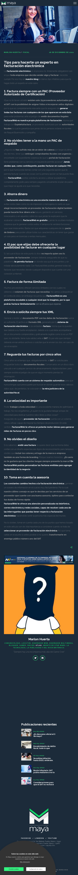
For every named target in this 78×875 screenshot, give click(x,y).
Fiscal (26, 52)
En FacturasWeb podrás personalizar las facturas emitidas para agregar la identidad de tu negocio (38, 465)
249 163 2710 (50, 845)
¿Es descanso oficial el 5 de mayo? (44, 735)
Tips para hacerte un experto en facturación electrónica (31, 64)
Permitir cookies (14, 869)
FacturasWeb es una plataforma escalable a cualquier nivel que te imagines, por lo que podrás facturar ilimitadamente (37, 300)
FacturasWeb (14, 178)
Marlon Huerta (12, 52)
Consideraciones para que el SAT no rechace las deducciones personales (43, 784)
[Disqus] (39, 694)
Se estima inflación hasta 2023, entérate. (43, 759)
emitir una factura (27, 445)
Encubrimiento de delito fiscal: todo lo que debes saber (44, 747)
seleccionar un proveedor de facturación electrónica (30, 530)
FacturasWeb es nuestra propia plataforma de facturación (33, 120)
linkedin (39, 838)
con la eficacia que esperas (48, 304)
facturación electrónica (19, 71)
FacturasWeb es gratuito (35, 220)
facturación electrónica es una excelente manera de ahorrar (37, 200)
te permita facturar (23, 261)
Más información (25, 862)
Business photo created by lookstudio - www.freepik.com (19, 41)
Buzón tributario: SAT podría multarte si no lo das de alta (44, 771)
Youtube (52, 838)
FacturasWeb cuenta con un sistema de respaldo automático (34, 380)
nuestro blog (32, 79)
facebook (26, 838)
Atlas (39, 645)
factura (46, 326)
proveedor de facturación (37, 419)
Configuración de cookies (36, 869)
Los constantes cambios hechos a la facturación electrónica (34, 483)
